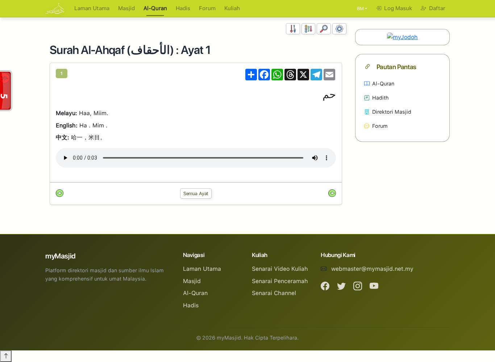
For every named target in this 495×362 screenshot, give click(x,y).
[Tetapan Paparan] (339, 28)
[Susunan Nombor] (293, 28)
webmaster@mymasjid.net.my (372, 268)
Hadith (380, 97)
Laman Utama (91, 8)
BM (360, 8)
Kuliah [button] (232, 8)
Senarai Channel (274, 293)
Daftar (436, 8)
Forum (207, 8)
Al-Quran (155, 8)
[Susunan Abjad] (308, 28)
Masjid (126, 8)
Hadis (183, 8)
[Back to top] (6, 356)
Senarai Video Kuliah (280, 268)
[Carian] (324, 28)
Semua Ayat (196, 193)
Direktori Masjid (391, 112)
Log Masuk (397, 8)
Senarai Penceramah (280, 281)
